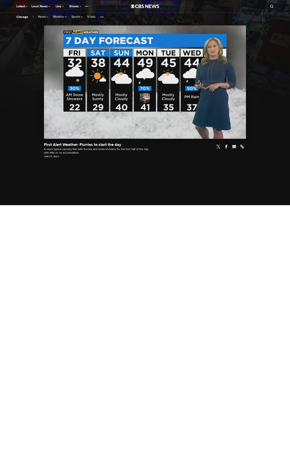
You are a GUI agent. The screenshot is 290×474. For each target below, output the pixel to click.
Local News (40, 6)
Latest (21, 6)
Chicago (22, 17)
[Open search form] (272, 6)
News (42, 17)
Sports (76, 17)
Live (59, 6)
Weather (59, 17)
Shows (74, 6)
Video (91, 17)
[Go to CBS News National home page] (145, 6)
